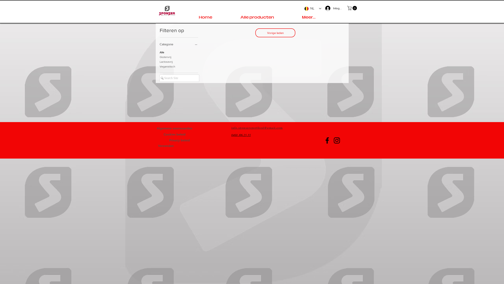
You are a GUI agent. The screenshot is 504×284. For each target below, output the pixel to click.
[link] (352, 8)
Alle (162, 52)
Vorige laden (275, 33)
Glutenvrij (165, 57)
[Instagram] (337, 140)
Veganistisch (167, 66)
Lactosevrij (166, 61)
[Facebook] (327, 140)
